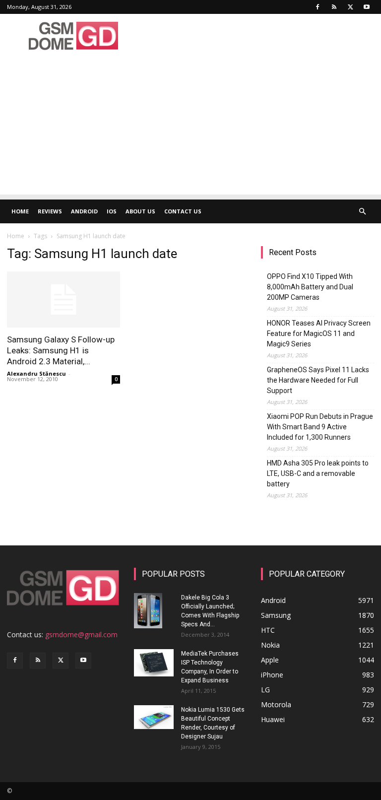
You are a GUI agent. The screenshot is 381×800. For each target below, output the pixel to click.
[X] (350, 7)
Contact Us (182, 211)
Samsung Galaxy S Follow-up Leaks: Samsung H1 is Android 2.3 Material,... (61, 350)
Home (20, 211)
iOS (112, 211)
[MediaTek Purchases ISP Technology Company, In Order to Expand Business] (154, 662)
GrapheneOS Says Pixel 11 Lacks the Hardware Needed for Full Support (318, 380)
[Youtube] (366, 7)
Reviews (50, 211)
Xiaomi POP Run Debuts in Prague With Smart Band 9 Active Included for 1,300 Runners (320, 426)
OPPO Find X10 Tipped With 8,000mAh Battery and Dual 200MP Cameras (310, 286)
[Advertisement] (190, 125)
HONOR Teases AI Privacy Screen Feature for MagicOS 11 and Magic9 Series (319, 333)
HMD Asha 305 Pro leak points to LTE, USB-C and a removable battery (318, 473)
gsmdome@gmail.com (81, 634)
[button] (362, 211)
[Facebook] (317, 7)
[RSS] (333, 7)
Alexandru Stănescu (36, 373)
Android (84, 211)
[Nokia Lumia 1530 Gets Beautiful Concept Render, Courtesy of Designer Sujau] (154, 717)
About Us (140, 211)
